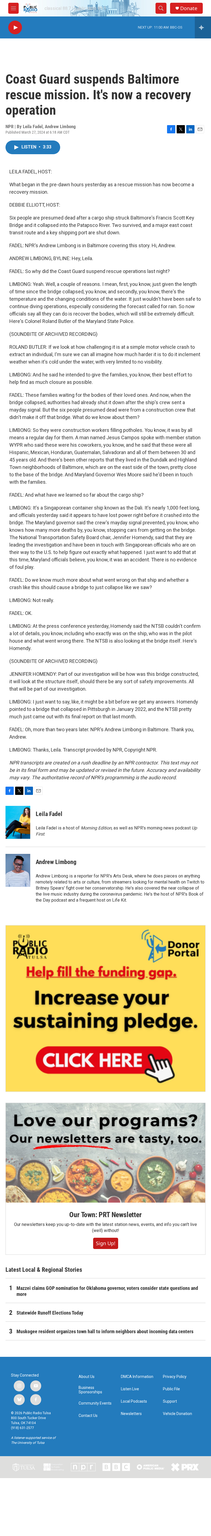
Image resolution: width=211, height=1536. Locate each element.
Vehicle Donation (177, 1414)
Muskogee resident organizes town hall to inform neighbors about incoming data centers (104, 1331)
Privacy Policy (175, 1377)
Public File (171, 1389)
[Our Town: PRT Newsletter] (105, 1153)
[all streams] (203, 27)
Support (170, 1401)
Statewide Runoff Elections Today (49, 1313)
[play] (15, 27)
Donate (188, 8)
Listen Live (130, 1389)
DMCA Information (137, 1377)
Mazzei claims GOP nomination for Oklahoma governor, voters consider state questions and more (107, 1291)
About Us (87, 1377)
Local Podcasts (134, 1401)
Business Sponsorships (90, 1390)
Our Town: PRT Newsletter (105, 1215)
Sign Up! (105, 1243)
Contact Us (88, 1416)
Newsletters (131, 1414)
